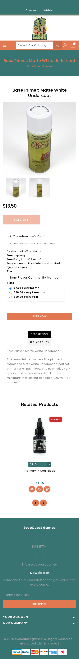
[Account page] (65, 45)
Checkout (32, 10)
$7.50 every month (26, 287)
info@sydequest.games (39, 564)
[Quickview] (32, 489)
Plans (10, 282)
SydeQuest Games (39, 66)
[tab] (39, 334)
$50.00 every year (26, 296)
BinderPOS (52, 643)
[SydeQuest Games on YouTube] (43, 4)
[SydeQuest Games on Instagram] (36, 4)
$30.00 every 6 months (29, 292)
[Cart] (73, 45)
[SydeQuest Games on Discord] (50, 4)
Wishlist (49, 10)
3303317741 (39, 546)
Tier (9, 271)
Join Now (39, 316)
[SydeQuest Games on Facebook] (28, 4)
